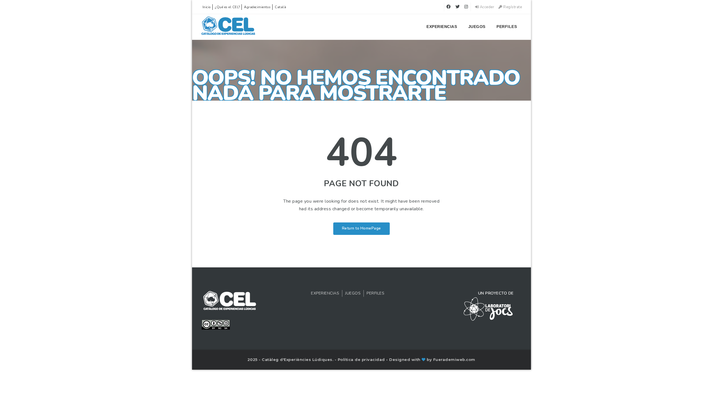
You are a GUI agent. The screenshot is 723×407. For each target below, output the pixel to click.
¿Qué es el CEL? (227, 7)
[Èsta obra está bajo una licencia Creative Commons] (216, 324)
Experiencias (441, 26)
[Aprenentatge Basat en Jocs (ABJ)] (228, 27)
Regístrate (512, 7)
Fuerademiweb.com (454, 359)
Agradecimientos (257, 7)
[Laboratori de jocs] (488, 308)
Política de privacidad (362, 359)
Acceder (486, 7)
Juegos (476, 26)
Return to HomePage (361, 228)
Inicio (206, 7)
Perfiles (506, 26)
